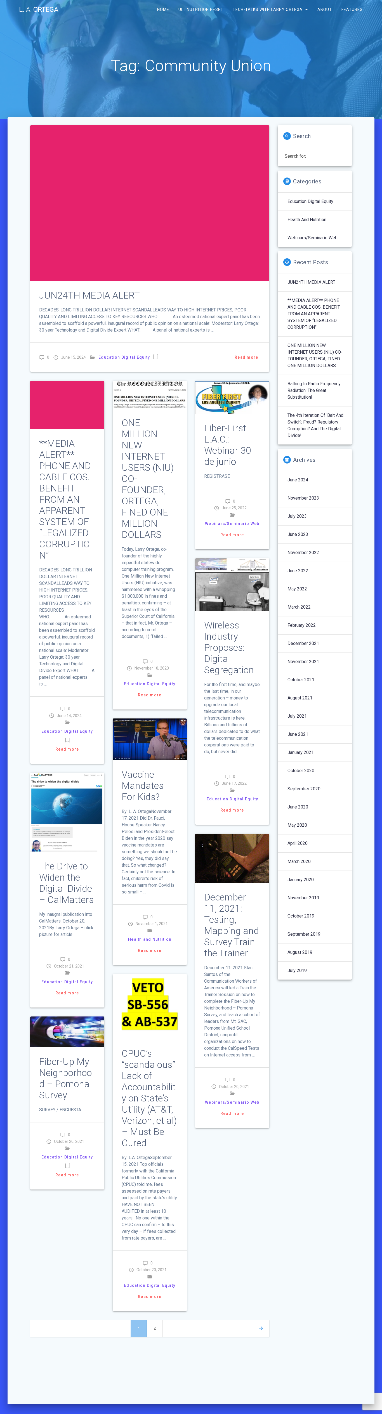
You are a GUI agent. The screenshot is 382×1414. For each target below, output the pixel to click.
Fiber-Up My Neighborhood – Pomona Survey (65, 1078)
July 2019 (297, 970)
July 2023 (297, 516)
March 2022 (299, 607)
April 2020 (297, 843)
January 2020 (300, 879)
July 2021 (297, 716)
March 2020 (299, 861)
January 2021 (300, 752)
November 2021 (303, 661)
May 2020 (297, 825)
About (324, 9)
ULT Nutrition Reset (200, 9)
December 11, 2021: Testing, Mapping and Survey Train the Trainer (231, 925)
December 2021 (303, 643)
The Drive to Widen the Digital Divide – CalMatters (66, 883)
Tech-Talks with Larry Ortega (268, 9)
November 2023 (303, 498)
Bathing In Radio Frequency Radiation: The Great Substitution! (314, 390)
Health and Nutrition (149, 939)
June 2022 (297, 570)
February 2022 (301, 625)
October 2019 (300, 916)
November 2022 (303, 552)
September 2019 (303, 934)
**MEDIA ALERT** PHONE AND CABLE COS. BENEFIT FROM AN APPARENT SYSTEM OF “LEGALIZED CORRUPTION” (65, 499)
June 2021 (297, 734)
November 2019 (303, 897)
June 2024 (297, 480)
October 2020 (300, 770)
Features (351, 9)
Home (163, 9)
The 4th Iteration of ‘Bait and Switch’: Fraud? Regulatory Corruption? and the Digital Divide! (315, 425)
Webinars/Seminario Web (232, 523)
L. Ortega (38, 9)
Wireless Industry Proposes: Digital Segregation (229, 647)
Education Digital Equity (124, 357)
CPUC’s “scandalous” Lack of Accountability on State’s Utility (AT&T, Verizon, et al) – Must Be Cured (149, 1098)
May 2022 (297, 589)
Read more (246, 357)
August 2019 (299, 952)
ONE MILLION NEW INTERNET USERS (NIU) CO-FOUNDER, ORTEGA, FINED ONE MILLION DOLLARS (315, 355)
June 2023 (297, 534)
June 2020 (297, 807)
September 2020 (303, 788)
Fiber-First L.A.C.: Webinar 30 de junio (227, 445)
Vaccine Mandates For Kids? (143, 785)
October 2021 (300, 679)
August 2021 (299, 698)
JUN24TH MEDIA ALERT (89, 295)
